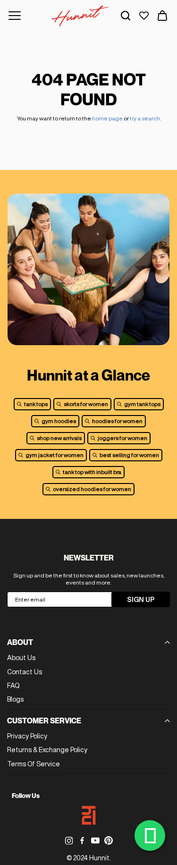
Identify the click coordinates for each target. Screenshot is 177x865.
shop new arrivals (59, 438)
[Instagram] (69, 840)
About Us (21, 657)
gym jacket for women (54, 455)
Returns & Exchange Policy (47, 749)
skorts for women (86, 404)
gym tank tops (142, 404)
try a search (145, 118)
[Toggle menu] (14, 15)
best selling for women (129, 455)
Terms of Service (33, 764)
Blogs (15, 699)
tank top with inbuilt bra (92, 472)
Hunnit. (100, 858)
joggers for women (122, 438)
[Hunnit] (80, 15)
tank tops (36, 404)
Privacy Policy (27, 736)
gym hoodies (59, 421)
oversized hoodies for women (92, 489)
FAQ (13, 685)
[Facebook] (82, 840)
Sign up (140, 599)
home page (107, 118)
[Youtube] (95, 840)
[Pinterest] (108, 840)
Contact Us (24, 672)
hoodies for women (117, 421)
